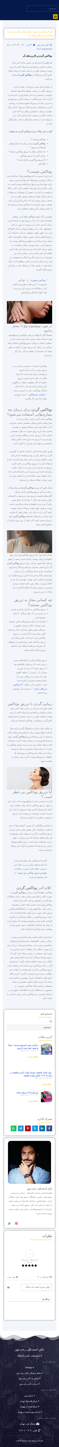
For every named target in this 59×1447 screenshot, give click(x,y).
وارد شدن (11, 1277)
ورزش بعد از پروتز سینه (27, 1092)
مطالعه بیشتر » (33, 1057)
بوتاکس (31, 216)
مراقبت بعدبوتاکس (36, 394)
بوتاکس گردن (25, 75)
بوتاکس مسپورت (37, 280)
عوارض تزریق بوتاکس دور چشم (32, 873)
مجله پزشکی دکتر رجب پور (20, 31)
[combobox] (42, 8)
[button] (55, 16)
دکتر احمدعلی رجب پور (43, 31)
